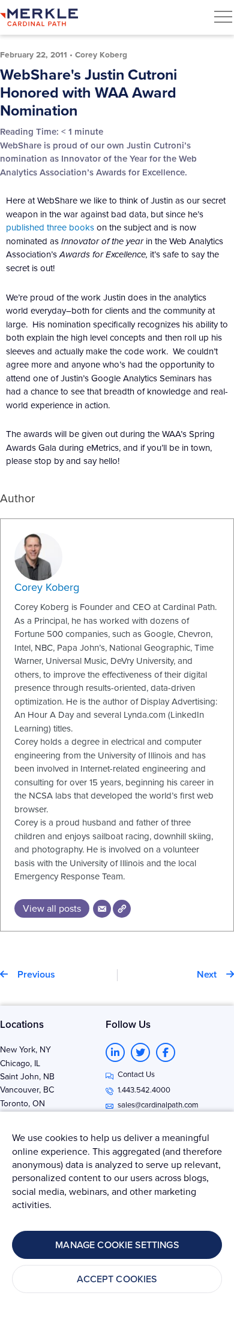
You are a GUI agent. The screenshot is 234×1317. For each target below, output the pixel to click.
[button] (223, 17)
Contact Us (136, 1074)
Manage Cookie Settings (117, 1244)
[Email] (102, 909)
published (25, 227)
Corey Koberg (46, 586)
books (81, 227)
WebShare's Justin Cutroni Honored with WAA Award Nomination (88, 92)
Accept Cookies (117, 1278)
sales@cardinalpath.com (158, 1104)
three (57, 227)
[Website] (122, 909)
